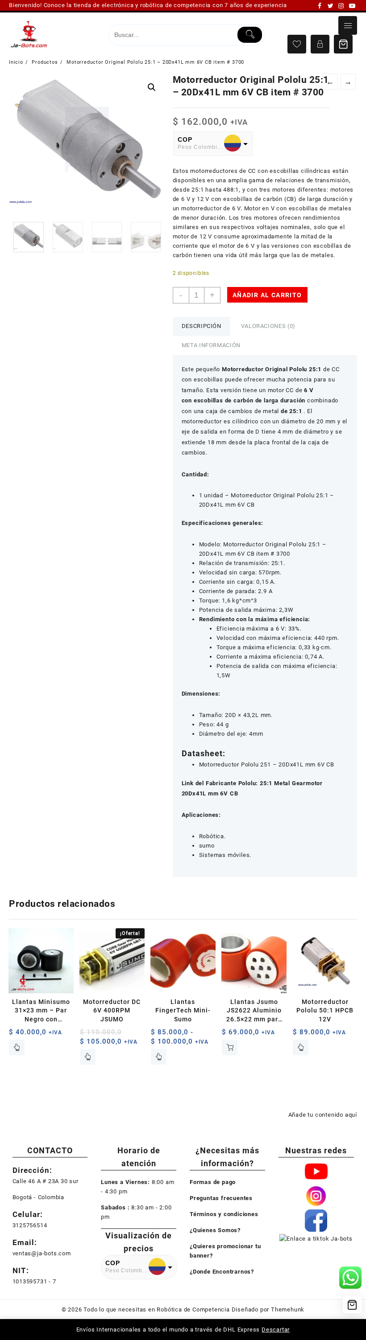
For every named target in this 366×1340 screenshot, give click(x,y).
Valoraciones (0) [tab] (268, 326)
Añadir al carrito (267, 295)
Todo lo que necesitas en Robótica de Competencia (156, 1309)
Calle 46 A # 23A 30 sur (45, 1181)
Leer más (17, 1047)
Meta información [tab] (211, 345)
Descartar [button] (276, 1329)
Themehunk (287, 1309)
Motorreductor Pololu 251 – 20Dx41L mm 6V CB (266, 764)
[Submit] (249, 35)
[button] (152, 87)
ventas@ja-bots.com (41, 1253)
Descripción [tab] (201, 326)
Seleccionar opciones (158, 1057)
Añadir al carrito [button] (229, 1047)
